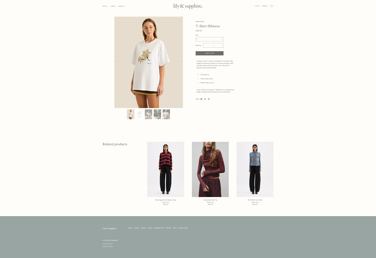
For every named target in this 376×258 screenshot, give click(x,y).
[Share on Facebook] (201, 99)
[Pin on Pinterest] (208, 99)
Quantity (198, 45)
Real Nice (110, 246)
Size (197, 35)
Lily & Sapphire (109, 228)
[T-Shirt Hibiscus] (131, 114)
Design (104, 246)
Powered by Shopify (108, 243)
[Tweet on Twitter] (205, 99)
